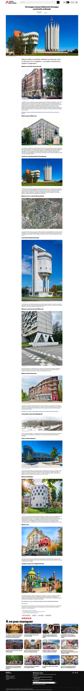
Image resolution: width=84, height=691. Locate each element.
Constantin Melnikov (26, 520)
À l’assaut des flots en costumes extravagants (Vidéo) (31, 667)
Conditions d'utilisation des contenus (10, 679)
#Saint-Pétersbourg (26, 615)
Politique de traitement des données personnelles (10, 677)
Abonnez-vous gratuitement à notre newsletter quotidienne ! (43, 680)
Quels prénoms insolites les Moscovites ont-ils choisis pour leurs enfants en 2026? (69, 652)
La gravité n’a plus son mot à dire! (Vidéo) (50, 667)
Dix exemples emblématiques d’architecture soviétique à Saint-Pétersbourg (42, 411)
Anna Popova (39, 12)
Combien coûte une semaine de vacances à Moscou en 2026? (50, 651)
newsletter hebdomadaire (35, 611)
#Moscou (34, 615)
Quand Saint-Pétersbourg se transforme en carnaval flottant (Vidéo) (68, 636)
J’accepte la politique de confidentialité (39, 684)
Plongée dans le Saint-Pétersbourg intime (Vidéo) (14, 651)
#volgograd (41, 615)
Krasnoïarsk (33, 231)
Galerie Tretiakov (45, 474)
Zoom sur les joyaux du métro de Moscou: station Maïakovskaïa (68, 667)
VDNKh (37, 368)
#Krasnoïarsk (48, 615)
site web (36, 612)
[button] (56, 2)
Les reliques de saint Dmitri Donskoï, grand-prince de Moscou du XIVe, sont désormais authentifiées (14, 636)
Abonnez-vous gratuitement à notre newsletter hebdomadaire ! (43, 678)
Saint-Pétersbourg (52, 106)
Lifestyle (45, 12)
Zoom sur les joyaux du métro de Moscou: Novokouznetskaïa (31, 651)
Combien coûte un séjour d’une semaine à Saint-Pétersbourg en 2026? (50, 636)
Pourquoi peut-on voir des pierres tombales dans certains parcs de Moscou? (13, 667)
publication (31, 601)
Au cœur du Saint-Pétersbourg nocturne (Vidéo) (31, 635)
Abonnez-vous (38, 673)
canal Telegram (33, 610)
